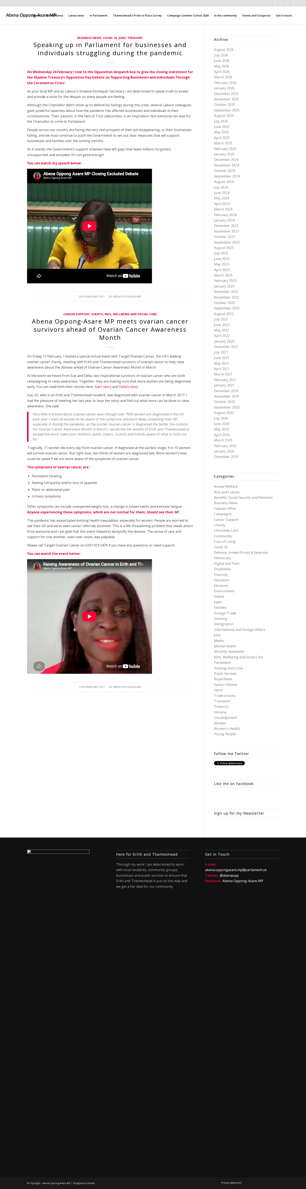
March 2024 (223, 209)
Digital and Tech (226, 563)
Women (220, 723)
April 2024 (222, 203)
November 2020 (226, 396)
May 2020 (221, 429)
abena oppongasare (127, 296)
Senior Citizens (225, 684)
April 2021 (222, 368)
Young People (225, 734)
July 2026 (221, 55)
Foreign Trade (225, 613)
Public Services (225, 673)
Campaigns (222, 514)
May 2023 (221, 264)
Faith (218, 602)
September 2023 (227, 242)
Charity (219, 525)
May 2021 (221, 363)
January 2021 (224, 385)
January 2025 (224, 154)
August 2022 (224, 313)
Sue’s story (102, 386)
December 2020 (226, 391)
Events (97, 314)
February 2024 (225, 215)
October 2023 (224, 236)
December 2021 (226, 346)
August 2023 (224, 247)
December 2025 (226, 93)
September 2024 (227, 176)
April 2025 (222, 137)
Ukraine (220, 712)
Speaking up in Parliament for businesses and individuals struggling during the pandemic (110, 48)
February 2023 (225, 280)
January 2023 (224, 286)
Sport (218, 690)
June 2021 (221, 357)
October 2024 (224, 170)
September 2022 (227, 308)
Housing (220, 618)
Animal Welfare (226, 486)
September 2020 (227, 407)
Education (221, 580)
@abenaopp (229, 875)
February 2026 (225, 82)
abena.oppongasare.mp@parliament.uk (236, 870)
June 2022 (221, 325)
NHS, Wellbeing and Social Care (131, 314)
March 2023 (223, 275)
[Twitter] (278, 3)
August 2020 (224, 412)
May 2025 (221, 132)
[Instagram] (290, 3)
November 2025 (226, 99)
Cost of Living (224, 541)
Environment (224, 591)
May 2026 (221, 66)
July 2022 (221, 319)
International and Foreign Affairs (239, 629)
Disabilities (222, 569)
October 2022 (224, 302)
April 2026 (222, 71)
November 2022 (226, 297)
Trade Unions (224, 695)
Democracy (222, 558)
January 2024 (224, 220)
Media (219, 640)
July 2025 (221, 121)
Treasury (135, 38)
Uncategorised (225, 717)
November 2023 (226, 231)
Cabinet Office (225, 508)
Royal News (223, 679)
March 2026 (223, 77)
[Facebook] (272, 3)
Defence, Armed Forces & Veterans (241, 552)
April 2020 (222, 435)
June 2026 (221, 60)
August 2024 (224, 181)
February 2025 (225, 148)
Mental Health (225, 646)
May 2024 (221, 198)
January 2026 (224, 88)
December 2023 (226, 225)
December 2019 (226, 456)
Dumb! (91, 1183)
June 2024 (221, 192)
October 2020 (224, 401)
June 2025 (221, 126)
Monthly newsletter (229, 651)
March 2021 (223, 374)
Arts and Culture (227, 492)
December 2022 (226, 291)
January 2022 (224, 341)
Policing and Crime (228, 668)
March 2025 (223, 143)
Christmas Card (226, 530)
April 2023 (222, 270)
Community (223, 536)
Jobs (122, 38)
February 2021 (225, 380)
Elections (221, 585)
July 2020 (221, 418)
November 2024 (226, 165)
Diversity (221, 574)
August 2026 (224, 49)
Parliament (222, 662)
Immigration (223, 624)
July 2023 (221, 253)
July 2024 (221, 187)
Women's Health (227, 728)
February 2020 (225, 446)
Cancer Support (76, 314)
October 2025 (224, 104)
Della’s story (128, 386)
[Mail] (284, 3)
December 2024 (226, 159)
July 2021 (221, 352)
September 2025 (227, 110)
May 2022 (221, 330)
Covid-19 (110, 38)
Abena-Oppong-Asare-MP (243, 881)
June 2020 (221, 423)
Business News (89, 38)
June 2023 (221, 258)
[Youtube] (297, 3)
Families (220, 607)
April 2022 (222, 335)
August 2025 (224, 115)
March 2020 (223, 440)
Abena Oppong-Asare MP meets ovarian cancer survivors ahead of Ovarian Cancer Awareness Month (110, 329)
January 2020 (224, 451)
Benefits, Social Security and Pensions (243, 497)
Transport (222, 701)
